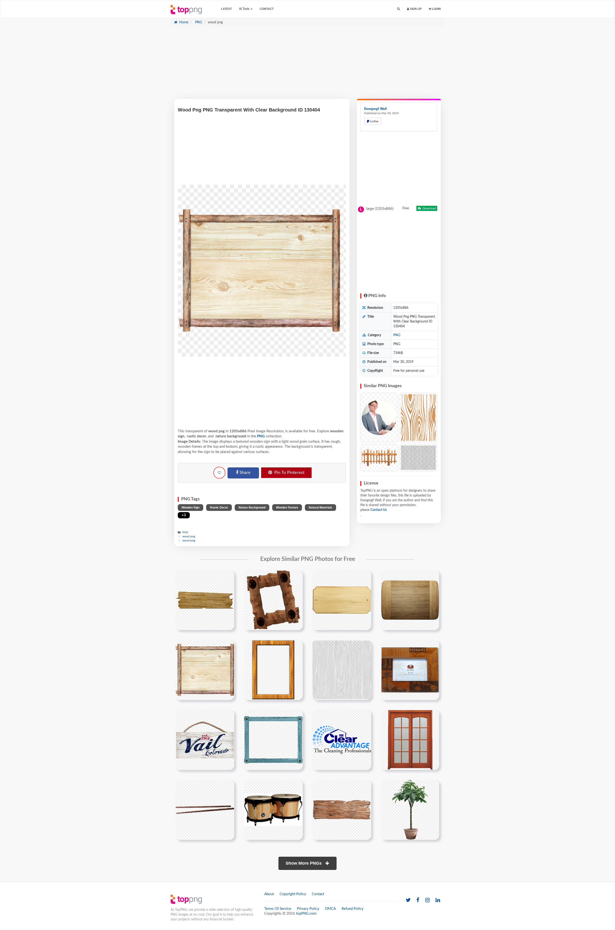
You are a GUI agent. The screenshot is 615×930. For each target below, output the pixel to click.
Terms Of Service (277, 909)
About (269, 894)
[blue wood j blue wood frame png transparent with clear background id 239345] (273, 739)
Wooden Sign (190, 507)
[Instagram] (427, 900)
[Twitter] (408, 900)
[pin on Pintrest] (228, 576)
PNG (198, 22)
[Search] (398, 9)
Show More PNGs (304, 863)
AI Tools (244, 8)
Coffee (373, 121)
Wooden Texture (287, 507)
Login (436, 9)
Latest (226, 9)
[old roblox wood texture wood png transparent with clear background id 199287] (341, 669)
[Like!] (219, 473)
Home (183, 22)
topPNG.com (306, 913)
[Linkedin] (438, 900)
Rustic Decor (219, 507)
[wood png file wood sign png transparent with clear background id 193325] (204, 599)
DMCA (330, 909)
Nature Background (252, 507)
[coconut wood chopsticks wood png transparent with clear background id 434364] (204, 809)
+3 (184, 515)
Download (429, 208)
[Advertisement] (307, 65)
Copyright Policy (293, 894)
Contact (267, 9)
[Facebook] (417, 900)
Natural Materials (320, 507)
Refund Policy (352, 909)
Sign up (415, 9)
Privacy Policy (308, 909)
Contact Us (378, 510)
